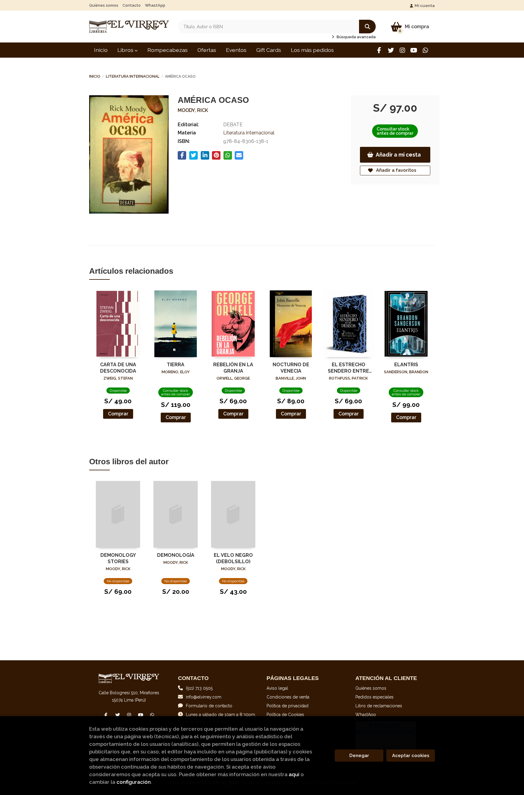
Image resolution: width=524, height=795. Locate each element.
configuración (133, 782)
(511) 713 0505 (199, 688)
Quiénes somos (103, 5)
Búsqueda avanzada (356, 37)
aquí (294, 774)
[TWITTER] (391, 50)
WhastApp (155, 5)
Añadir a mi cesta (398, 154)
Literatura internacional (133, 76)
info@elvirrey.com (203, 697)
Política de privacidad (287, 705)
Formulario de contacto (209, 705)
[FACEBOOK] (379, 50)
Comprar (118, 414)
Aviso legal (277, 688)
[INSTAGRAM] (402, 50)
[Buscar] (367, 26)
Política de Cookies (285, 714)
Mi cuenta (425, 5)
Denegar (359, 755)
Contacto (132, 5)
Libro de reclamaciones (378, 705)
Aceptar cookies (410, 755)
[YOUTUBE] (414, 50)
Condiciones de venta (288, 697)
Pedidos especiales (374, 697)
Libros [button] (126, 50)
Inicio (94, 76)
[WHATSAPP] (425, 50)
